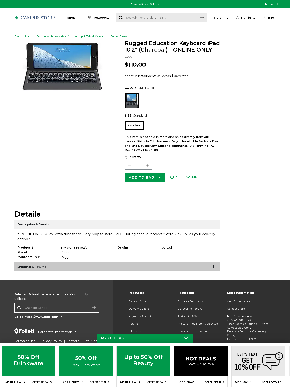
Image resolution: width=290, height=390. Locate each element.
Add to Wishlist (187, 177)
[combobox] (56, 308)
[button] (145, 4)
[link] (268, 17)
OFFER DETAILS (42, 382)
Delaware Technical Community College (51, 296)
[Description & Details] (117, 224)
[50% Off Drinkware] (28, 373)
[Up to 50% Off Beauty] (143, 373)
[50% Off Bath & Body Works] (86, 373)
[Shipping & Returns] (117, 266)
